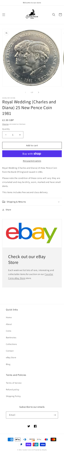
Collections (11, 344)
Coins (8, 330)
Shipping (5, 124)
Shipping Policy (13, 396)
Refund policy (12, 389)
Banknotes (11, 337)
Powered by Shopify (40, 450)
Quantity (6, 129)
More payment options (32, 161)
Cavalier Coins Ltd (28, 450)
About (9, 324)
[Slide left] (25, 92)
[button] (3, 14)
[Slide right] (38, 92)
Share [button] (8, 209)
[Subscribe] (54, 415)
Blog (8, 364)
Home (9, 317)
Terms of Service (14, 383)
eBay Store (11, 357)
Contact (10, 350)
